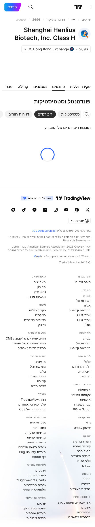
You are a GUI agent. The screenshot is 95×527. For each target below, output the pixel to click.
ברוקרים (40, 315)
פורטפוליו (84, 390)
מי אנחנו (40, 362)
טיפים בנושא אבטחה (32, 447)
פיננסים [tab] (58, 86)
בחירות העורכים (80, 489)
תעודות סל (83, 300)
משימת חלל (38, 366)
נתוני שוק (40, 292)
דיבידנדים (84, 371)
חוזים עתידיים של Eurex (29, 343)
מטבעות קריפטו (80, 310)
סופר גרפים (83, 282)
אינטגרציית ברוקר (34, 508)
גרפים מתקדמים (35, 485)
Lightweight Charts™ (31, 480)
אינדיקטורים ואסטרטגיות (74, 502)
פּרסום (41, 503)
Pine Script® (82, 409)
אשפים (86, 507)
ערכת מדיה (38, 386)
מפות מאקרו (82, 404)
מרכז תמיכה (38, 376)
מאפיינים (40, 282)
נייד (88, 423)
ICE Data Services (44, 230)
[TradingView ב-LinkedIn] (45, 210)
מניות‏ (87, 295)
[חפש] (30, 7)
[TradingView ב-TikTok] (24, 210)
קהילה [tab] (23, 86)
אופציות (85, 399)
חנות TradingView (33, 399)
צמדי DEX (84, 320)
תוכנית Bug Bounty (32, 452)
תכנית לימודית (36, 518)
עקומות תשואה (81, 395)
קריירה (41, 381)
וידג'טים (40, 470)
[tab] (70, 114)
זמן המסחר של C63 (32, 409)
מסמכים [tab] (40, 86)
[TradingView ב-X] (87, 210)
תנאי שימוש (38, 423)
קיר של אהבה (82, 446)
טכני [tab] (9, 86)
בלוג (43, 371)
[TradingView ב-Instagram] (56, 210)
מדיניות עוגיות (36, 437)
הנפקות (86, 376)
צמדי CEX (84, 315)
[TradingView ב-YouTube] (66, 210)
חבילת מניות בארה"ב (32, 348)
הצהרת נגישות (36, 442)
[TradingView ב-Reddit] (13, 210)
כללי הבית (84, 461)
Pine (87, 325)
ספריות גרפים (36, 475)
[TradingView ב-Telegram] (34, 210)
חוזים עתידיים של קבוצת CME (26, 338)
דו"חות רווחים (81, 366)
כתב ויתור (39, 428)
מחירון (41, 287)
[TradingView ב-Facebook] (77, 210)
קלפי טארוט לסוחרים (32, 404)
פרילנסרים (84, 512)
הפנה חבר (84, 451)
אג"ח (87, 305)
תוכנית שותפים (36, 513)
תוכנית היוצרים (81, 456)
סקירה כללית (37, 310)
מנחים (86, 465)
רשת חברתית (82, 441)
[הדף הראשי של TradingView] (78, 7)
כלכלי (87, 362)
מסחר (87, 479)
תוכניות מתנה (37, 296)
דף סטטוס (39, 457)
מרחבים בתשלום (79, 517)
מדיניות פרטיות (35, 432)
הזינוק (42, 325)
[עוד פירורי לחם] (73, 20)
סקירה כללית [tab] (80, 86)
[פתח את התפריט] (88, 7)
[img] (30, 49)
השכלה (86, 484)
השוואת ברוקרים (35, 320)
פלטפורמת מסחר (34, 490)
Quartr (38, 256)
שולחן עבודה (82, 428)
